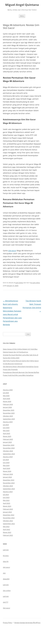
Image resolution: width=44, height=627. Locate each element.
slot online (7, 590)
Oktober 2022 (8, 521)
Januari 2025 (7, 442)
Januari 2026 (7, 407)
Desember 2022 (8, 515)
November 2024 (9, 448)
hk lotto (6, 556)
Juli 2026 (6, 393)
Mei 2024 (6, 465)
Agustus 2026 (8, 390)
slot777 (5, 602)
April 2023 (6, 503)
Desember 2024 (8, 445)
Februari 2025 (8, 439)
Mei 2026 (6, 396)
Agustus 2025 (8, 422)
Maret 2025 (7, 436)
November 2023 (9, 483)
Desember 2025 (8, 410)
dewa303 (6, 579)
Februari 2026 (8, 404)
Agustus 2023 (8, 492)
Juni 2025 (6, 428)
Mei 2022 (6, 526)
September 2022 (9, 524)
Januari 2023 (7, 512)
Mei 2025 (6, 430)
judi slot (6, 550)
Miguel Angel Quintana (22, 5)
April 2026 (6, 398)
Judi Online (19, 283)
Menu (22, 16)
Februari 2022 (8, 535)
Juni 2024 (6, 462)
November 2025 (9, 413)
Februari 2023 (8, 509)
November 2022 (9, 518)
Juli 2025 (6, 425)
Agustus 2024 (8, 457)
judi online (36, 283)
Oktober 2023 (8, 486)
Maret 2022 (7, 532)
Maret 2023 (7, 506)
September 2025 (9, 419)
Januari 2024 (7, 477)
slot (4, 573)
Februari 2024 (8, 474)
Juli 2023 (6, 494)
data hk (5, 561)
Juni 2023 (6, 497)
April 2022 (6, 529)
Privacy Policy (7, 623)
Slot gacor (6, 608)
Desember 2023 (8, 480)
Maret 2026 (7, 401)
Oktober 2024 (8, 451)
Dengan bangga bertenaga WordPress (27, 623)
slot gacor (12, 250)
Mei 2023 (6, 500)
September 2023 (9, 489)
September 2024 (9, 454)
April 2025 (6, 433)
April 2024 (6, 468)
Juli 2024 (6, 460)
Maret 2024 (7, 471)
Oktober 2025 (8, 416)
